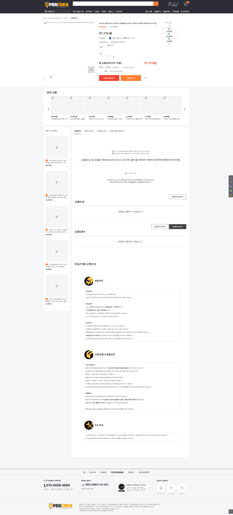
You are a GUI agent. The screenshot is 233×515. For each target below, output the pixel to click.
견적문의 (89, 11)
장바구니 (131, 78)
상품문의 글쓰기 (177, 227)
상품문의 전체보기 (160, 227)
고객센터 (119, 11)
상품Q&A (166, 11)
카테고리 (51, 11)
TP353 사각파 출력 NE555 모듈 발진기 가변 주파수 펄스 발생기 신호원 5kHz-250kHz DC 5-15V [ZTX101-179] (135, 119)
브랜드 (104, 11)
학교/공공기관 (78, 11)
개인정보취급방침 (117, 472)
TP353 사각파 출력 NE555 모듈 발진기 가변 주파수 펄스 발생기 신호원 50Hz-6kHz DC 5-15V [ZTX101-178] (153, 119)
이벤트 (97, 11)
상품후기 (157, 11)
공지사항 (148, 11)
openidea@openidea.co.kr (110, 509)
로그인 (174, 5)
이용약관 (103, 472)
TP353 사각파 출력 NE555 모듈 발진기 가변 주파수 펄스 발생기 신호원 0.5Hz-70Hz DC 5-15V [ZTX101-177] (172, 119)
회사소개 (92, 472)
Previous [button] (165, 34)
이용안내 (131, 472)
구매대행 (175, 11)
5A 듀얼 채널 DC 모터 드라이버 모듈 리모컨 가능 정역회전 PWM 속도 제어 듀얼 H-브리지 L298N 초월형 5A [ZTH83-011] (116, 119)
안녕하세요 (176, 3)
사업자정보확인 (144, 472)
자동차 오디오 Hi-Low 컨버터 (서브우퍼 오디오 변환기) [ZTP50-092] (97, 119)
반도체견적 (185, 11)
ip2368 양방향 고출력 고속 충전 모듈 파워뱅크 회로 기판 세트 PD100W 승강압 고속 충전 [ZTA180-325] (79, 119)
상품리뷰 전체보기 (178, 197)
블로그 (111, 11)
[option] (51, 79)
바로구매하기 (109, 78)
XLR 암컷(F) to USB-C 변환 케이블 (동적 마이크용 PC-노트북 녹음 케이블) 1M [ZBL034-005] (60, 119)
